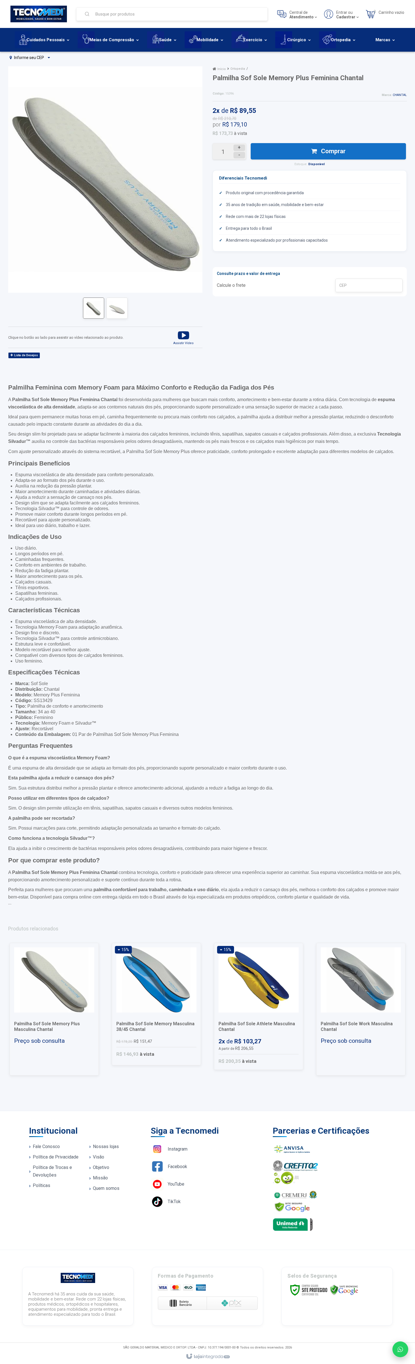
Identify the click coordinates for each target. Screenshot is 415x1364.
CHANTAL (400, 95)
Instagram (177, 1149)
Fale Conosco (46, 1146)
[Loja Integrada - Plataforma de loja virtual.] (208, 1356)
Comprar (333, 151)
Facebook (177, 1166)
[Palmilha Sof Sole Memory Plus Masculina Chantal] (54, 1009)
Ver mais (57, 1050)
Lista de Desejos (25, 355)
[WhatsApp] (400, 1349)
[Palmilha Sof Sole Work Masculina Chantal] (360, 1009)
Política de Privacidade (55, 1157)
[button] (183, 337)
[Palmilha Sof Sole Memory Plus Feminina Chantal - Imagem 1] (93, 308)
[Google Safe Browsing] (344, 1290)
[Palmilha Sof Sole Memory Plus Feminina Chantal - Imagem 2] (117, 308)
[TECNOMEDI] (38, 14)
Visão (98, 1157)
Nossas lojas (106, 1146)
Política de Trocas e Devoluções (52, 1171)
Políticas (41, 1185)
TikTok (174, 1201)
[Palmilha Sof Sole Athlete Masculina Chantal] (258, 1006)
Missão (100, 1178)
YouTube (176, 1184)
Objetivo (101, 1167)
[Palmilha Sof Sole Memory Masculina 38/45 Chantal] (156, 1004)
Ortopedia (237, 69)
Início (221, 69)
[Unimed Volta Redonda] (329, 1224)
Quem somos (106, 1188)
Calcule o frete (231, 285)
